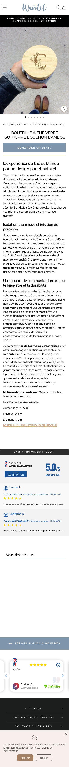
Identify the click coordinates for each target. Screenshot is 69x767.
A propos (33, 708)
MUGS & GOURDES (51, 124)
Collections (26, 124)
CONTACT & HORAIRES (33, 726)
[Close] (66, 734)
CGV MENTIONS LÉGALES (33, 717)
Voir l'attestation (16, 473)
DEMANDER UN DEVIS (34, 147)
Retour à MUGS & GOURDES (37, 643)
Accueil (9, 124)
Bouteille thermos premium (38, 271)
